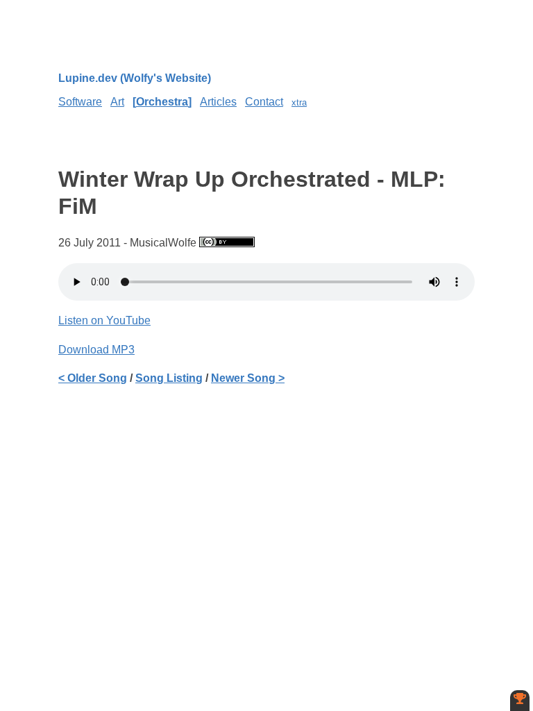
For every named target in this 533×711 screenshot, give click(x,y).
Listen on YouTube (104, 320)
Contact (264, 102)
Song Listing (169, 378)
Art (117, 102)
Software (80, 102)
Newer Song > (248, 378)
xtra (299, 102)
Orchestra (162, 102)
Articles (218, 102)
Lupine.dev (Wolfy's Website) (134, 78)
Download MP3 (96, 350)
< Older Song (92, 378)
